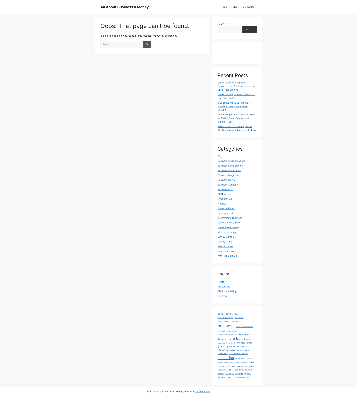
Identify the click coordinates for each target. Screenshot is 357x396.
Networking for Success (226, 362)
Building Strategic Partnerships (229, 321)
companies (244, 334)
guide (229, 346)
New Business (225, 246)
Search (221, 24)
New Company (226, 251)
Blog (235, 7)
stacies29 (248, 370)
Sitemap (222, 296)
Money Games (226, 236)
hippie (236, 346)
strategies (229, 373)
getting (250, 343)
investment (223, 353)
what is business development (239, 377)
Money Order (225, 241)
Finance (222, 203)
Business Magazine (228, 175)
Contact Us (248, 7)
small (229, 369)
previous (221, 366)
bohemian (239, 317)
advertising (224, 313)
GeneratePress (202, 391)
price (227, 366)
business (226, 325)
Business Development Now (227, 331)
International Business (230, 217)
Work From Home (227, 255)
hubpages (243, 347)
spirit (235, 369)
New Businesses (242, 362)
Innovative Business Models (239, 350)
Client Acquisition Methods (227, 334)
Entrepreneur (225, 199)
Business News (226, 180)
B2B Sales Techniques (225, 318)
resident (233, 366)
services (221, 369)
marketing (226, 358)
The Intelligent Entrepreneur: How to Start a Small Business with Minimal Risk (236, 118)
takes (249, 374)
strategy (240, 373)
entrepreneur (248, 339)
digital (220, 339)
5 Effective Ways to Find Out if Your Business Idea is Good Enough (234, 106)
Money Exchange (227, 232)
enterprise (233, 339)
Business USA (225, 189)
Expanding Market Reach (226, 343)
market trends (240, 358)
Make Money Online (229, 222)
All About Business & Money (124, 7)
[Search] (147, 44)
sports (241, 370)
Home (224, 7)
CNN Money (224, 194)
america (236, 314)
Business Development (230, 165)
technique (222, 377)
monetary (250, 358)
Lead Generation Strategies (238, 354)
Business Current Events (231, 161)
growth (221, 346)
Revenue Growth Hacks (245, 366)
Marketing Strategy (228, 227)
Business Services (228, 184)
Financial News (226, 208)
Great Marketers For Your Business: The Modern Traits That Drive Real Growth (236, 86)
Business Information (229, 170)
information (223, 350)
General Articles (227, 213)
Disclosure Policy (227, 291)
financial (241, 342)
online (251, 362)
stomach (221, 374)
